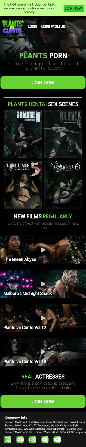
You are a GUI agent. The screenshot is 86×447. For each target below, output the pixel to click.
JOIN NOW (73, 8)
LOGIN (32, 27)
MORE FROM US (53, 27)
